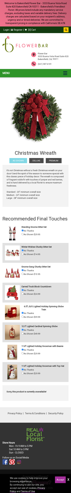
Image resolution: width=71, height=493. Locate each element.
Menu (6, 73)
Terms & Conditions (35, 413)
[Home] (25, 44)
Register (18, 29)
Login (6, 29)
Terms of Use (28, 491)
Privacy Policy (15, 413)
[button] (66, 29)
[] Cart (32, 29)
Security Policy (55, 413)
